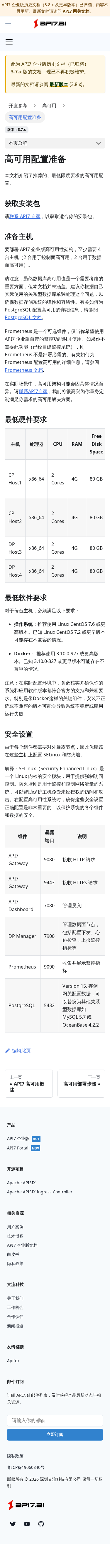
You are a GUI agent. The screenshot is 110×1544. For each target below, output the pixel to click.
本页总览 (18, 143)
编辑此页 (21, 1050)
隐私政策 (15, 1456)
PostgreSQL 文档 (23, 317)
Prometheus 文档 (24, 370)
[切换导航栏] (9, 41)
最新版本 (59, 84)
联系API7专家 (33, 391)
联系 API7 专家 (24, 216)
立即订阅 (55, 1434)
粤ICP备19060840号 (26, 1467)
